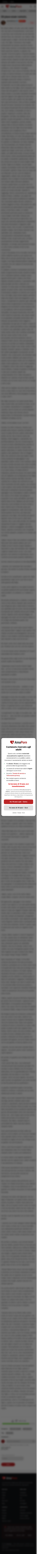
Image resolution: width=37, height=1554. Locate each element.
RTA (23, 812)
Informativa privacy (13, 775)
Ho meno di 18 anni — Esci (18, 808)
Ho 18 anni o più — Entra (18, 802)
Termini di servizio (19, 773)
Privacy (19, 812)
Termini (14, 812)
